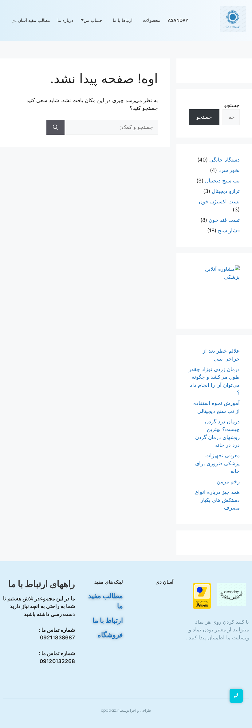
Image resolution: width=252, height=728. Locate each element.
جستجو (232, 105)
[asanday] (233, 19)
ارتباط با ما (122, 20)
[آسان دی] (231, 594)
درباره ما (65, 20)
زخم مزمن (228, 481)
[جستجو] (55, 127)
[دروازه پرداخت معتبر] (197, 596)
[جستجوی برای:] (111, 127)
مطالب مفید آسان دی (30, 20)
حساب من (93, 20)
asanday (178, 20)
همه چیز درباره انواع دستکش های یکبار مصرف (217, 500)
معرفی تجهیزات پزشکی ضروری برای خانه (217, 463)
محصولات (151, 20)
